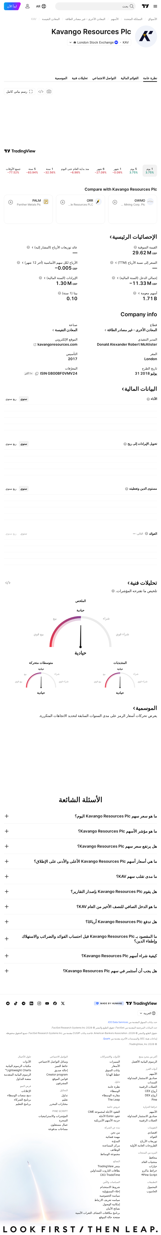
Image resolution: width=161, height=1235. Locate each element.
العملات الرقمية (148, 1086)
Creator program (57, 1074)
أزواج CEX (151, 1091)
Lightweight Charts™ (18, 1070)
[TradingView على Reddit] (8, 1003)
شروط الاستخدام (110, 1187)
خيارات (153, 1166)
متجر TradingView (109, 1166)
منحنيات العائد (149, 1161)
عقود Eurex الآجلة (109, 1116)
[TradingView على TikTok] (15, 1003)
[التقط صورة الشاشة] (49, 91)
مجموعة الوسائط (110, 1154)
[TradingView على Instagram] (39, 1003)
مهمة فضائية (113, 1136)
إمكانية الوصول (111, 1204)
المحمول (152, 1187)
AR (38, 6)
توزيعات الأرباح (148, 1141)
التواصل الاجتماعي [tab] (104, 78)
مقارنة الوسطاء (111, 1095)
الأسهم (153, 1073)
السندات (152, 1082)
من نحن (115, 1132)
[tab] (24, 399)
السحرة (63, 1120)
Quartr (106, 1038)
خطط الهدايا (113, 1074)
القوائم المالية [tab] (129, 78)
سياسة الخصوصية (110, 1195)
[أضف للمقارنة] (115, 202)
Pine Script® (149, 1174)
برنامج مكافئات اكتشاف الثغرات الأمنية (97, 1212)
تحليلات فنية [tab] (80, 78)
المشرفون (62, 1083)
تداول (64, 1095)
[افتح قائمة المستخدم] (27, 6)
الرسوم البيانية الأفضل (144, 1061)
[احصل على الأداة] (41, 91)
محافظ (153, 1157)
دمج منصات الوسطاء (19, 1095)
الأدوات (27, 1061)
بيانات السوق (112, 1070)
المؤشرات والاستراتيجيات (53, 1116)
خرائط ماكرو (149, 1170)
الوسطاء (115, 1091)
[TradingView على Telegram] (23, 1003)
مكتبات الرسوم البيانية (18, 1065)
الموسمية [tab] (61, 78)
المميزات (115, 1061)
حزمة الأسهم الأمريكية (107, 1120)
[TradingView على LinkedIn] (31, 1003)
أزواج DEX (151, 1095)
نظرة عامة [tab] (150, 78)
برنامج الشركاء (22, 1099)
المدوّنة (116, 1141)
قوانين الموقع (60, 1078)
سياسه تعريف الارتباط (107, 1199)
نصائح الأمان (113, 1208)
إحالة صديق (61, 1070)
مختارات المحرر (58, 1103)
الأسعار (116, 1065)
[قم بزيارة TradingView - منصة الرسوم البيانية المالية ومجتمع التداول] (20, 151)
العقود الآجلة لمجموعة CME (104, 1111)
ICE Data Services (118, 1022)
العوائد (153, 1136)
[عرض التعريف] (135, 247)
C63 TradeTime (110, 1174)
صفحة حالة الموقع (109, 1217)
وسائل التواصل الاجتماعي (53, 1061)
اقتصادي (152, 1132)
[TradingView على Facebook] (55, 1003)
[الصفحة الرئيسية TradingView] (145, 6)
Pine (154, 1099)
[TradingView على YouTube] (47, 1003)
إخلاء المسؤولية (111, 1191)
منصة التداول (23, 1078)
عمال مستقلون (59, 1124)
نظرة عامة (114, 1086)
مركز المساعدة (111, 1145)
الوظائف (115, 1149)
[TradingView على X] (63, 1003)
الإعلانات (26, 1091)
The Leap (114, 1099)
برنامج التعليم (23, 1103)
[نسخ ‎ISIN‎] (36, 373)
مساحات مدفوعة (58, 1129)
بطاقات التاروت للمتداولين (105, 1170)
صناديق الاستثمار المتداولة (142, 1078)
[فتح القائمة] (155, 6)
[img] (75, 42)
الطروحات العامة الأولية (143, 1145)
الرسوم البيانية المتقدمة (17, 1074)
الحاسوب (152, 1191)
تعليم (65, 1099)
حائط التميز (61, 1065)
